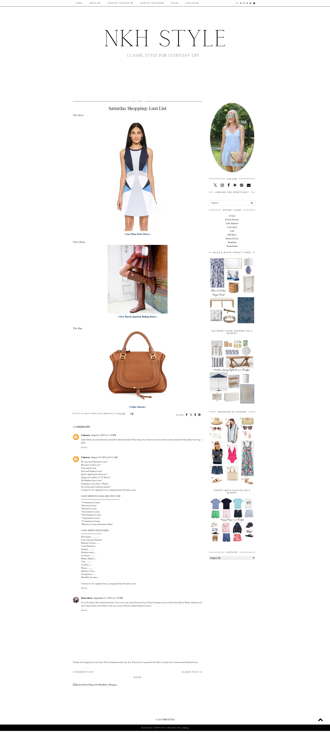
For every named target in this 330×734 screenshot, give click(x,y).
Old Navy (232, 234)
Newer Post (84, 672)
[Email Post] (131, 413)
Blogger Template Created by (165, 728)
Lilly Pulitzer (232, 223)
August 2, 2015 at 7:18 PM (103, 435)
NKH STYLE (169, 719)
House (175, 3)
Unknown (85, 435)
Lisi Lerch (232, 227)
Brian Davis (87, 597)
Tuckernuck (232, 245)
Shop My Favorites (119, 3)
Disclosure (192, 3)
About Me (95, 3)
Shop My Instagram (152, 3)
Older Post (191, 672)
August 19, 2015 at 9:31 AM (104, 457)
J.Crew (232, 215)
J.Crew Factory (232, 219)
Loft (232, 230)
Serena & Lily (232, 238)
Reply (84, 447)
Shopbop (232, 242)
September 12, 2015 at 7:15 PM (108, 597)
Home (79, 3)
